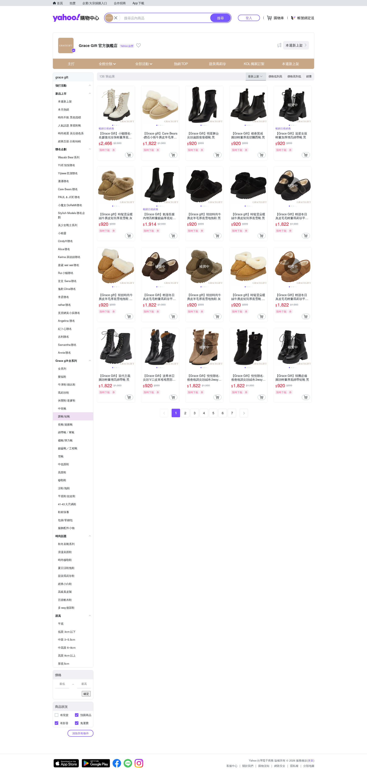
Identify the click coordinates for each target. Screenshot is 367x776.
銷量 (309, 76)
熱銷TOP (181, 63)
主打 (71, 63)
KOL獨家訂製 (254, 63)
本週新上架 (294, 45)
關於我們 (247, 766)
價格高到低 (294, 76)
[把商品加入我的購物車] (129, 155)
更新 (310, 760)
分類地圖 (308, 766)
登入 (249, 18)
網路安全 (279, 766)
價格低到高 (275, 76)
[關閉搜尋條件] (115, 17)
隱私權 (294, 766)
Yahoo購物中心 (76, 18)
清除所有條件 (80, 733)
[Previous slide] (100, 104)
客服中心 (231, 766)
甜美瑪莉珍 (217, 63)
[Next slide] (132, 104)
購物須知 (263, 766)
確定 (86, 694)
